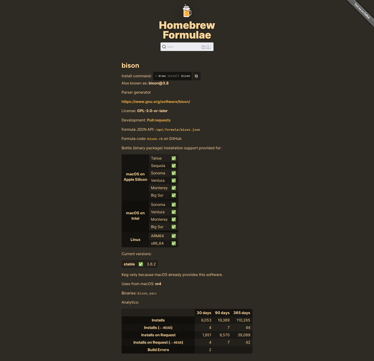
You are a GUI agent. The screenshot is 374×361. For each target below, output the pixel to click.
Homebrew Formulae (187, 30)
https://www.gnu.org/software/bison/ (156, 101)
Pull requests (159, 120)
